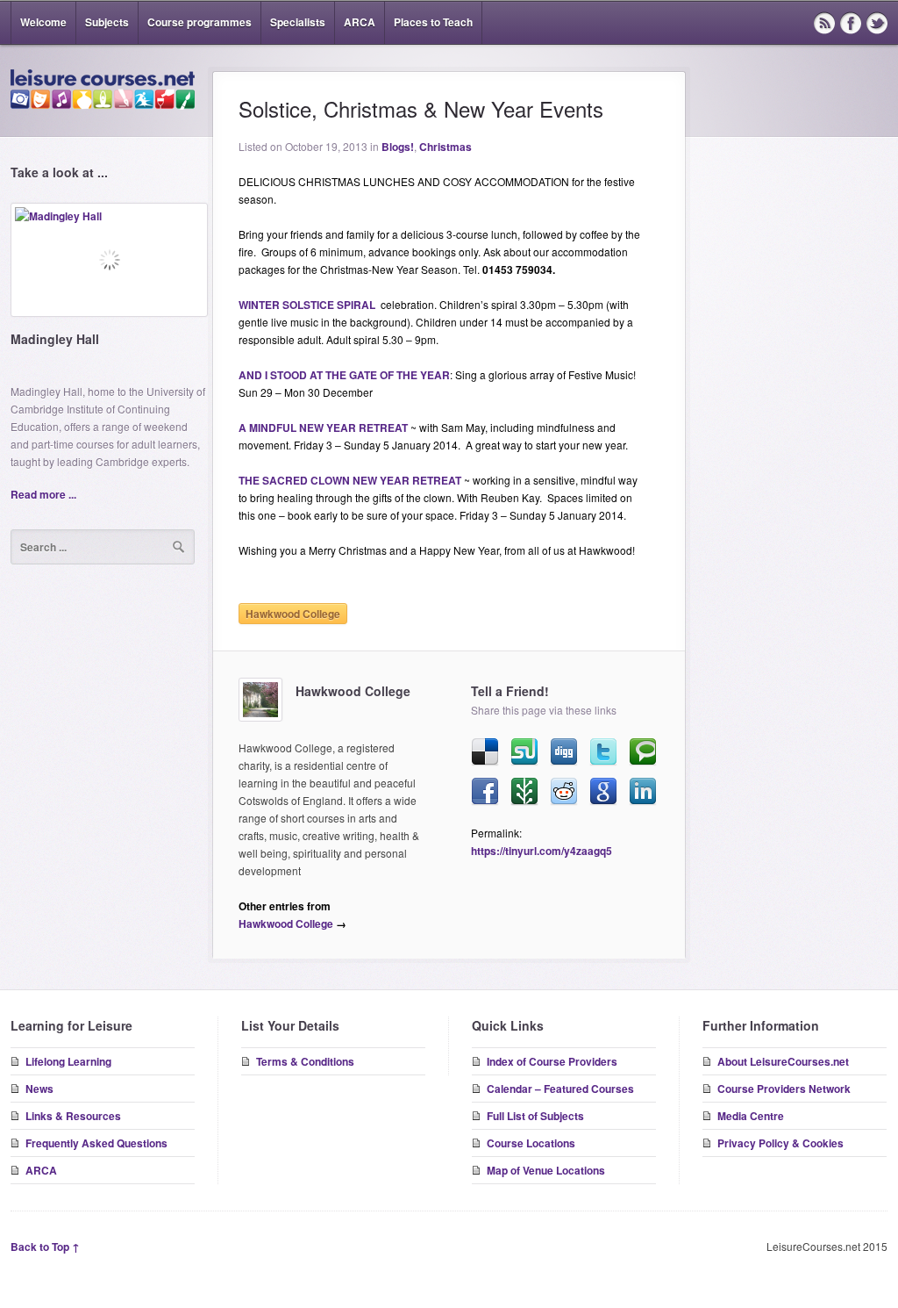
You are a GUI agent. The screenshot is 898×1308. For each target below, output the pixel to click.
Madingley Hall (55, 339)
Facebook (850, 23)
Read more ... (43, 494)
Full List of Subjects (535, 1116)
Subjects (107, 22)
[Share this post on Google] (603, 792)
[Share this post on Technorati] (643, 752)
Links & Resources (73, 1116)
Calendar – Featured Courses (560, 1088)
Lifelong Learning (68, 1061)
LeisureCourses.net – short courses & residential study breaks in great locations (103, 89)
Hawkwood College (293, 614)
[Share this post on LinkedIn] (643, 792)
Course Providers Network (784, 1088)
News (39, 1088)
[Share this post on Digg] (564, 752)
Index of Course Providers (552, 1061)
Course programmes (199, 22)
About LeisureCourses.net (783, 1061)
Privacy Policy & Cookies (780, 1143)
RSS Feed (824, 23)
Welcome (43, 22)
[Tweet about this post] (603, 752)
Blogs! (397, 147)
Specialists (297, 22)
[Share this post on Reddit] (564, 792)
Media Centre (750, 1116)
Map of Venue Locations (546, 1170)
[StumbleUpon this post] (524, 752)
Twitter (876, 23)
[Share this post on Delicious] (485, 752)
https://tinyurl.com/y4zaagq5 (541, 851)
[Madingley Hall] (109, 266)
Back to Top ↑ (45, 1246)
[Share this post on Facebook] (485, 792)
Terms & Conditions (305, 1061)
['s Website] (260, 700)
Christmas (445, 147)
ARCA (359, 22)
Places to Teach (433, 22)
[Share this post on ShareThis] (524, 792)
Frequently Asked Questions (96, 1143)
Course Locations (531, 1143)
